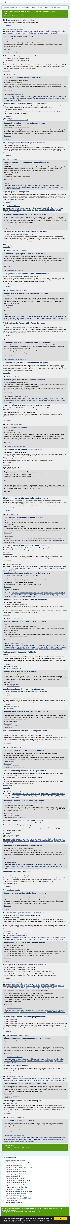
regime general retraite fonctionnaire (50, 1059)
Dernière (28, 1147)
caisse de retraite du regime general (27, 595)
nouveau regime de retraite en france (17, 1187)
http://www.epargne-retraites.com (16, 961)
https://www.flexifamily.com (15, 53)
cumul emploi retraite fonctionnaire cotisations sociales (50, 566)
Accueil (4, 1208)
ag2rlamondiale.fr (12, 862)
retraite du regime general (12, 797)
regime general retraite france (15, 1189)
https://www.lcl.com (12, 139)
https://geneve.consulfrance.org (16, 817)
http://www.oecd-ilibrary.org (15, 1057)
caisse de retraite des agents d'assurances (19, 596)
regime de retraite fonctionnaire (31, 33)
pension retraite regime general (15, 1061)
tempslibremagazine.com (14, 564)
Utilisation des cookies (49, 1208)
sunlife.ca (10, 536)
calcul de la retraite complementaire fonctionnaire (47, 1080)
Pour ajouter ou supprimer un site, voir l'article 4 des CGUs (21, 1211)
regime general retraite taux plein (22, 187)
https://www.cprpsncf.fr (13, 159)
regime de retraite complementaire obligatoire (28, 864)
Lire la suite (6, 25)
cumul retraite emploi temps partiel (23, 566)
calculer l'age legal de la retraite (50, 649)
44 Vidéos (14, 15)
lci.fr (8, 183)
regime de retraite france (13, 1169)
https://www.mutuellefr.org (14, 747)
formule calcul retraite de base (21, 1078)
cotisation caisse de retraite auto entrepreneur (33, 1012)
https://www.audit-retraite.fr (15, 94)
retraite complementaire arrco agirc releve (27, 984)
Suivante (22, 1147)
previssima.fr (10, 708)
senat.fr (9, 590)
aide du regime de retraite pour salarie (18, 1180)
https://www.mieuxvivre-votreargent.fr (17, 120)
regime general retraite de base (53, 398)
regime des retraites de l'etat (37, 400)
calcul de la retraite (51, 33)
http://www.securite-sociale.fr (15, 767)
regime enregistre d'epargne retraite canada (38, 540)
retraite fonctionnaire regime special (25, 31)
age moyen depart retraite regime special (27, 97)
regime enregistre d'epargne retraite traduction (22, 538)
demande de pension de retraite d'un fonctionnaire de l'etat (33, 645)
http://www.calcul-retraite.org (15, 29)
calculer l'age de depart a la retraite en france (43, 318)
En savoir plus (20, 1222)
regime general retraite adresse (41, 841)
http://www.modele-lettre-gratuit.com (17, 935)
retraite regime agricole (13, 1176)
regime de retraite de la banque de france (19, 1191)
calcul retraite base (21, 1080)
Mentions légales (13, 1208)
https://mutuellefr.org (13, 514)
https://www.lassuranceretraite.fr (16, 359)
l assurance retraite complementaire (29, 866)
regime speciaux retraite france (54, 97)
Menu (65, 1)
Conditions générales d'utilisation (30, 1208)
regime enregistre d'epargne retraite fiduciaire (45, 538)
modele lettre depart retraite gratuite (22, 937)
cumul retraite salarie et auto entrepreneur (24, 1010)
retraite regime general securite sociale (26, 398)
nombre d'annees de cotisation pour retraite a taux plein (35, 648)
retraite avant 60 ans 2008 (14, 1202)
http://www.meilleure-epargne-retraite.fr (18, 1035)
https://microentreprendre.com (16, 446)
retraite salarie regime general (46, 187)
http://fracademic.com (13, 468)
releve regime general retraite (15, 1174)
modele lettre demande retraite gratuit (43, 937)
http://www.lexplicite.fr (13, 376)
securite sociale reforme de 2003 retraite (19, 1198)
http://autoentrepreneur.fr (14, 1008)
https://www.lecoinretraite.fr (14, 424)
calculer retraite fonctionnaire (49, 31)
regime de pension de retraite (15, 1178)
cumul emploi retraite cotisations (15, 568)
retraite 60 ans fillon (12, 1200)
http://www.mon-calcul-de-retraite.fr (17, 250)
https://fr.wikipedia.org (13, 686)
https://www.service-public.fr (15, 791)
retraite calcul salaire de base (43, 1078)
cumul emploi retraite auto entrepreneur (47, 1010)
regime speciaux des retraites (15, 98)
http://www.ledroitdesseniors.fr (16, 643)
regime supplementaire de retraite (16, 1182)
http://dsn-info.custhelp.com (15, 982)
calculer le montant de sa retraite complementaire (33, 1139)
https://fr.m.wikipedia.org (14, 668)
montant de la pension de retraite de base (44, 647)
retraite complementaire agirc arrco (42, 987)
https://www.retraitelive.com (15, 270)
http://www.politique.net (13, 74)
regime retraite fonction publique (24, 1059)
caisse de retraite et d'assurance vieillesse (27, 593)
